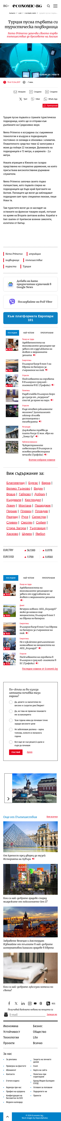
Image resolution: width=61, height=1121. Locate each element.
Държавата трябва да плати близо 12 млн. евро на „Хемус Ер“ (37, 433)
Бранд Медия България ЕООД (43, 1082)
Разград (12, 517)
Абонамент (11, 1070)
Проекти (9, 1043)
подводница (12, 260)
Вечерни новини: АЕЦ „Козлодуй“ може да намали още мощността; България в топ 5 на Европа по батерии (38, 614)
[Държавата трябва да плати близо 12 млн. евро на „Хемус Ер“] (12, 432)
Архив (29, 752)
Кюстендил (33, 500)
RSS (53, 1003)
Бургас (33, 483)
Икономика (10, 1026)
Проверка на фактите (16, 1066)
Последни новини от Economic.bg (40, 669)
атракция (35, 253)
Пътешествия (30, 13)
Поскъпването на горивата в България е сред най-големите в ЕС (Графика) (38, 382)
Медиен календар (14, 1102)
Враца (10, 494)
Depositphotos (42, 1118)
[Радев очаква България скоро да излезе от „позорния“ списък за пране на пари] (12, 395)
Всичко (38, 1043)
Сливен (11, 522)
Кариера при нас (13, 1087)
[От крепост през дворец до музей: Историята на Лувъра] (30, 836)
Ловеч (10, 505)
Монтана (25, 505)
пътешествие (34, 260)
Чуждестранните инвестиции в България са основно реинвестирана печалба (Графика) (37, 450)
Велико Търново (18, 488)
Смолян (26, 522)
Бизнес (38, 1026)
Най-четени (28, 333)
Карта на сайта (40, 1070)
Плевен (25, 511)
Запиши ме (52, 1014)
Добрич (39, 494)
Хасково (12, 534)
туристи (10, 266)
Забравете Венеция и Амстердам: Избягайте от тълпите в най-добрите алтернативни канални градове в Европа (28, 944)
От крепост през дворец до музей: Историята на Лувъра (24, 857)
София (41, 522)
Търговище (38, 528)
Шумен (27, 534)
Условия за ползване (42, 1087)
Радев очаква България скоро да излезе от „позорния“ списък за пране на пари (38, 397)
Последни (12, 333)
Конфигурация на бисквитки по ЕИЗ (14, 1096)
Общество (39, 1031)
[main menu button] (55, 5)
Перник (11, 511)
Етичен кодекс (13, 1080)
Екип (35, 1066)
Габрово (25, 494)
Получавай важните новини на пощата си (30, 1009)
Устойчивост (11, 1031)
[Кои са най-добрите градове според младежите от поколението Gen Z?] (30, 879)
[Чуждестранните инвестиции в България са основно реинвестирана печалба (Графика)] (12, 447)
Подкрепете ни (40, 1091)
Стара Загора (16, 528)
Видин (38, 488)
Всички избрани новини (42, 460)
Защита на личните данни (42, 1060)
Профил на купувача (15, 1091)
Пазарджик (43, 505)
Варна (46, 483)
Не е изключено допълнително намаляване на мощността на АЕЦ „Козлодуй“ (37, 645)
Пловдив (41, 511)
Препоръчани (47, 333)
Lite (19, 13)
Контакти (10, 1074)
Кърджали (13, 500)
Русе (24, 517)
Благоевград (15, 483)
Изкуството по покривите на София (33, 800)
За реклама (11, 1059)
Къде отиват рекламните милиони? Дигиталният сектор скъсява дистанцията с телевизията (37, 415)
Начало (12, 13)
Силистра (39, 517)
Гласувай (15, 752)
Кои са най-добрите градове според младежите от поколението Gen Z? (25, 900)
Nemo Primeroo (14, 253)
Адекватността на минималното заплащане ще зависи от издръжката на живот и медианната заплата (38, 349)
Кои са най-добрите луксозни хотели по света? (28, 988)
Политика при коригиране (39, 1075)
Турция (27, 266)
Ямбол (40, 534)
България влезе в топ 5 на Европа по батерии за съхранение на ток (36, 367)
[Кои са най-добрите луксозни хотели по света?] (30, 968)
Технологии (11, 1037)
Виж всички (52, 817)
